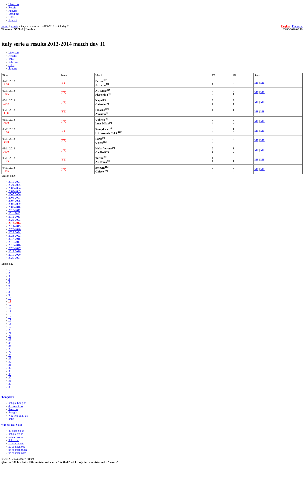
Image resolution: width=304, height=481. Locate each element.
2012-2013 (14, 216)
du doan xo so (16, 430)
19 (9, 326)
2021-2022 (14, 235)
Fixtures (12, 10)
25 (9, 345)
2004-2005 (14, 191)
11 (9, 301)
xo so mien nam (17, 452)
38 (9, 386)
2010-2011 (14, 210)
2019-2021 (14, 181)
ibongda (12, 412)
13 (9, 307)
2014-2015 (14, 226)
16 (9, 317)
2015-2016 (14, 245)
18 (9, 323)
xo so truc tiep (16, 443)
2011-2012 (14, 213)
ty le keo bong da (18, 415)
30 (9, 361)
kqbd (11, 418)
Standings (13, 13)
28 (9, 355)
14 (9, 310)
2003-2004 (14, 188)
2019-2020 (14, 254)
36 (9, 380)
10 (9, 298)
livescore (13, 409)
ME (262, 82)
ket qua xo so (15, 433)
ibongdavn (7, 396)
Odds (11, 16)
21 (9, 333)
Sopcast (12, 20)
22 (9, 336)
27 (9, 352)
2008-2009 (14, 203)
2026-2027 (14, 248)
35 (9, 377)
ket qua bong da (17, 402)
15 (9, 314)
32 (9, 367)
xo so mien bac (16, 446)
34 (9, 374)
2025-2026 (14, 229)
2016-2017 (14, 241)
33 (9, 371)
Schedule (13, 62)
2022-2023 (14, 219)
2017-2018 (14, 238)
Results (12, 7)
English (285, 26)
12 (9, 304)
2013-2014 (14, 222)
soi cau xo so (15, 437)
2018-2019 (14, 251)
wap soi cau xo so (11, 424)
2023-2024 (14, 232)
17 (9, 320)
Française (297, 26)
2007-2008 (14, 200)
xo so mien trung (17, 449)
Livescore (13, 4)
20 (9, 329)
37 (9, 383)
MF (256, 82)
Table (11, 58)
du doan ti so (15, 406)
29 (9, 358)
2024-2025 (14, 184)
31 (9, 364)
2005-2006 (14, 194)
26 (9, 348)
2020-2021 (14, 257)
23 (9, 339)
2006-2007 (14, 197)
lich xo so (13, 440)
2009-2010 (14, 207)
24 (9, 342)
